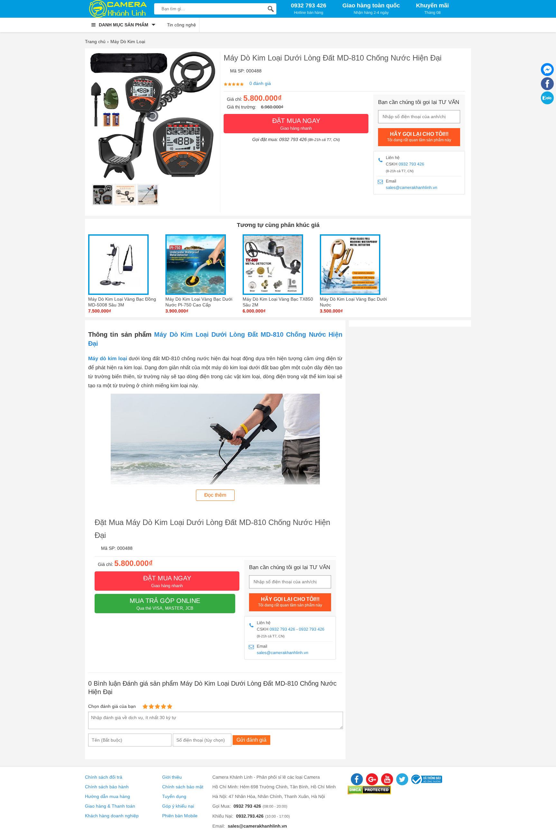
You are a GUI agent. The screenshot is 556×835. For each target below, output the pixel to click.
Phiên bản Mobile (180, 815)
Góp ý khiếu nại (178, 806)
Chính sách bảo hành (107, 786)
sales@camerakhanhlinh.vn (411, 187)
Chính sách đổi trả (103, 777)
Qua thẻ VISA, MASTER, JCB (165, 604)
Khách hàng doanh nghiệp (112, 815)
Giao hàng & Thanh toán (110, 806)
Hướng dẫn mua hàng (107, 796)
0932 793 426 (411, 164)
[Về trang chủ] (118, 9)
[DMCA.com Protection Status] (369, 792)
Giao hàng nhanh (296, 124)
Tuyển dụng (174, 796)
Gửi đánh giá (251, 740)
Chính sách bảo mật (182, 786)
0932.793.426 (250, 816)
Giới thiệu (172, 777)
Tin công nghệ (181, 24)
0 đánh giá (260, 83)
